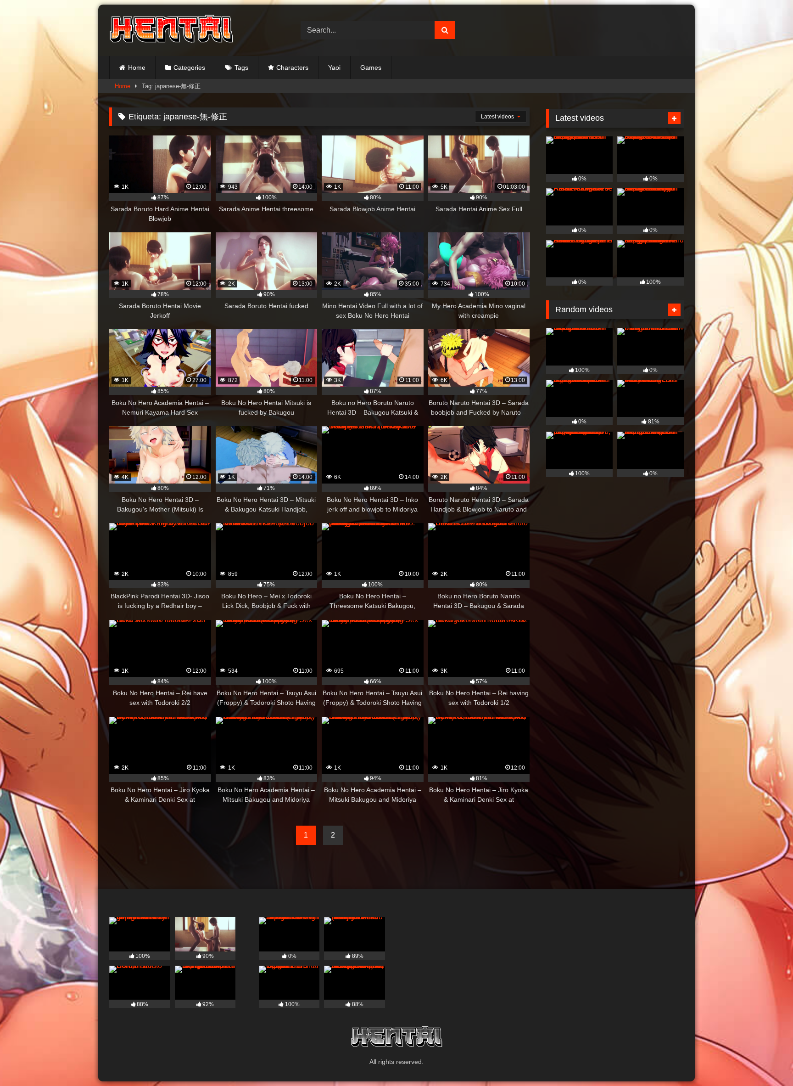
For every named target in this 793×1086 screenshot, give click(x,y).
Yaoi (334, 67)
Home (136, 67)
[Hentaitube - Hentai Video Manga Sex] (171, 30)
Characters (292, 67)
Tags (241, 67)
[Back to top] (764, 1059)
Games (370, 67)
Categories (189, 67)
